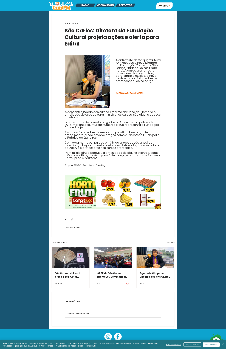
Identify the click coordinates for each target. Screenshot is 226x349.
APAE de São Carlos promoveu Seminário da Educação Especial (112, 275)
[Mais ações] (159, 23)
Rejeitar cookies (192, 344)
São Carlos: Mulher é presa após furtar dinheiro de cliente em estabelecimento (69, 275)
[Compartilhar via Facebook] (66, 219)
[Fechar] (222, 344)
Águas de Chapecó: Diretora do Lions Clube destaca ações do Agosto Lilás (154, 275)
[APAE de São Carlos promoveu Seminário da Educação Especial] (113, 257)
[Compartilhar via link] (72, 219)
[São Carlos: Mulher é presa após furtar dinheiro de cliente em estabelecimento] (70, 257)
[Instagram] (108, 336)
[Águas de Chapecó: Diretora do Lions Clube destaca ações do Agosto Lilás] (155, 257)
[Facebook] (118, 336)
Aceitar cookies (211, 344)
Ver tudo (170, 242)
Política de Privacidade (86, 345)
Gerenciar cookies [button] (173, 344)
